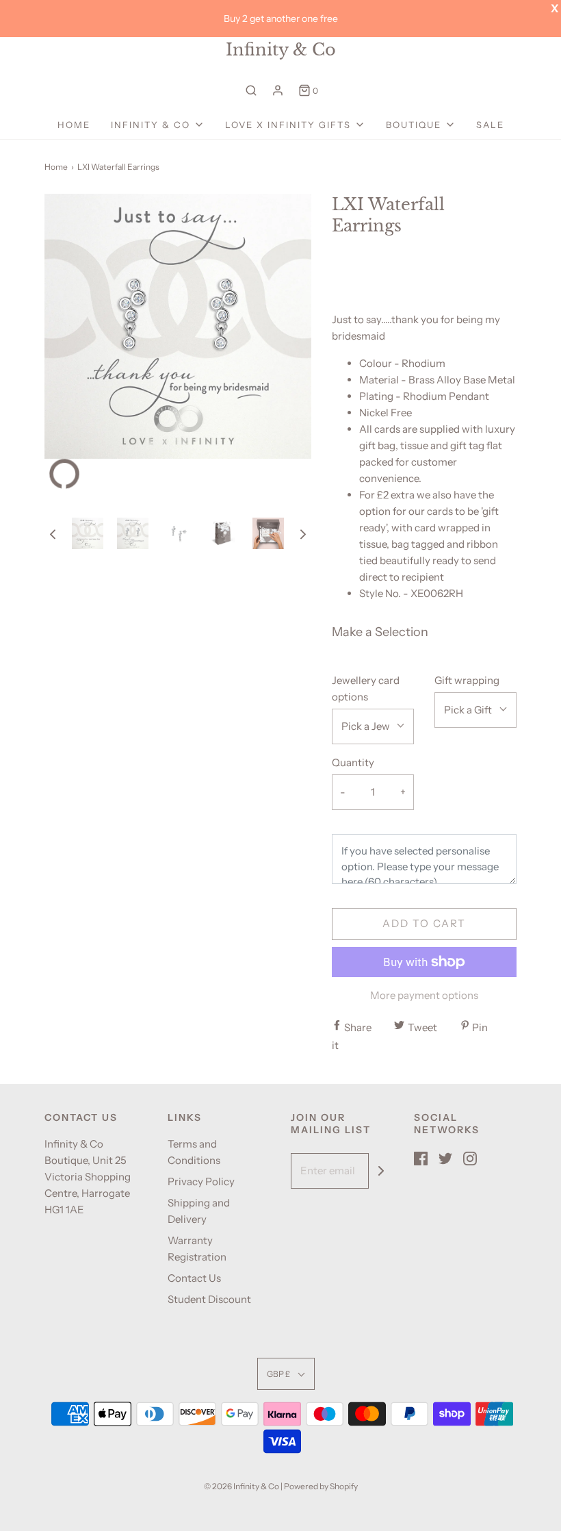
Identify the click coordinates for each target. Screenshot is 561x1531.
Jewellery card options (366, 688)
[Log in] (278, 90)
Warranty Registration (197, 1248)
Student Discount (209, 1299)
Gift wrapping (466, 680)
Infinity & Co (281, 50)
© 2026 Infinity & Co (241, 1486)
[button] (52, 533)
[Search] (251, 90)
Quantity (353, 762)
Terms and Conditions (194, 1152)
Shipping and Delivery (199, 1211)
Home (73, 124)
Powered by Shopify (321, 1486)
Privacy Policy (201, 1181)
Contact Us (194, 1278)
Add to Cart (424, 923)
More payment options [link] (424, 995)
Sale (490, 124)
